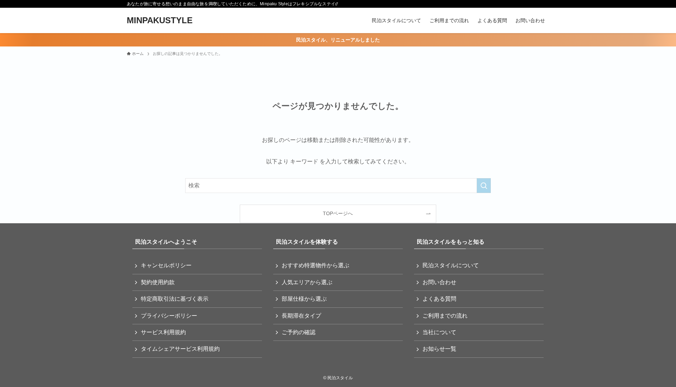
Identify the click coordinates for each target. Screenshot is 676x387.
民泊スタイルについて (451, 265)
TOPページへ (338, 213)
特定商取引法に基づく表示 (174, 299)
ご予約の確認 (298, 332)
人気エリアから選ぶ (307, 282)
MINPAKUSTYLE (160, 20)
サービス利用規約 (163, 332)
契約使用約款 (158, 282)
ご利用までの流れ (445, 316)
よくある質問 (439, 299)
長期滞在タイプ (301, 316)
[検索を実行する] (484, 185)
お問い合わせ (439, 282)
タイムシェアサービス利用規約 (180, 349)
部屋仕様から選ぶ (304, 299)
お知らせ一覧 (439, 349)
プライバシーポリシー (169, 316)
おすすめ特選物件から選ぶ (315, 265)
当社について (439, 332)
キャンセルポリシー (166, 265)
